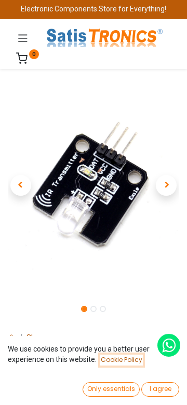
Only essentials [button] (111, 388)
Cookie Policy (121, 359)
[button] (21, 185)
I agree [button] (160, 388)
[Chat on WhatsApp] (169, 345)
